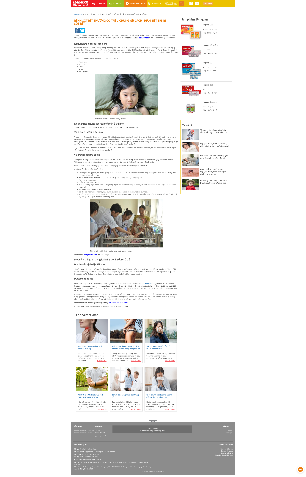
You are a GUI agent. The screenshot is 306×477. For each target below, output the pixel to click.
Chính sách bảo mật (226, 449)
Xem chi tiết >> (102, 361)
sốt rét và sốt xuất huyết (118, 303)
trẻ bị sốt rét (144, 38)
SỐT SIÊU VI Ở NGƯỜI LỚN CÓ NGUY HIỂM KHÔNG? (158, 347)
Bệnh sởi (98, 437)
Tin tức (97, 431)
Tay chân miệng (100, 435)
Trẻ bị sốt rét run (90, 254)
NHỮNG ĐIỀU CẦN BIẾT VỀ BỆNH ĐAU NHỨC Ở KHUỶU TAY (91, 396)
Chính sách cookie (227, 451)
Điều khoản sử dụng (226, 453)
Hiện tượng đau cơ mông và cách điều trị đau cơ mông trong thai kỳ (126, 347)
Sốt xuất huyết (100, 433)
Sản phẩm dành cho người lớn (84, 431)
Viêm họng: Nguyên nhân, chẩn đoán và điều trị (90, 347)
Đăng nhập (208, 3)
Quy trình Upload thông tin (224, 455)
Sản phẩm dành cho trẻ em (83, 433)
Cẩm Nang (78, 14)
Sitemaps (229, 433)
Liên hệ (229, 431)
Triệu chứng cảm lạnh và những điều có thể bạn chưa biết (159, 396)
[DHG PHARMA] (171, 4)
